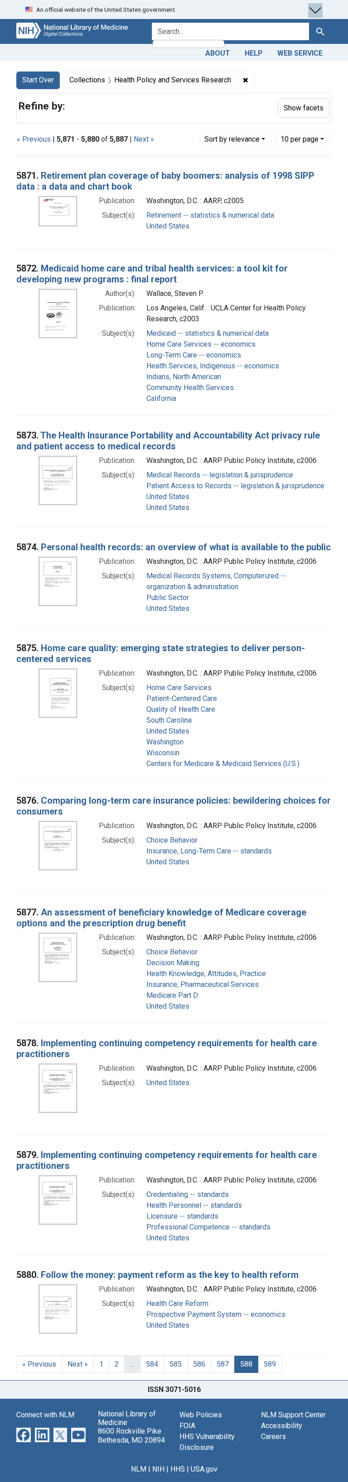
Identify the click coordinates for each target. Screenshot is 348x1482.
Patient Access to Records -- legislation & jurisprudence (235, 485)
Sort (232, 139)
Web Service (300, 53)
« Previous (34, 139)
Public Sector (167, 597)
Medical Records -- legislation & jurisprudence (219, 475)
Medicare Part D (172, 995)
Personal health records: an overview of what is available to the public (186, 547)
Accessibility (281, 1425)
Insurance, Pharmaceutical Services (202, 984)
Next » (144, 139)
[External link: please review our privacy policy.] (23, 1434)
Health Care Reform (177, 1303)
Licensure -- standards (182, 1216)
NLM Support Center (293, 1415)
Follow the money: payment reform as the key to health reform (170, 1274)
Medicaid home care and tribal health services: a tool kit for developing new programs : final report (152, 274)
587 (223, 1364)
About (217, 53)
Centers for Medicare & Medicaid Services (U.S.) (223, 763)
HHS (177, 1469)
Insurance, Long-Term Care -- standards (209, 851)
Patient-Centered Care (181, 698)
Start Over (38, 80)
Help (254, 53)
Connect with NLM (45, 1415)
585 (175, 1364)
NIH (158, 1469)
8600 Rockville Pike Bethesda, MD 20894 (131, 1435)
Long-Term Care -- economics (193, 355)
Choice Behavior (172, 840)
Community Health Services (190, 387)
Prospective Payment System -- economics (215, 1314)
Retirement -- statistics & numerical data (210, 215)
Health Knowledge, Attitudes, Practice (206, 973)
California (161, 398)
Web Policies (200, 1415)
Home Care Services (179, 687)
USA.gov (204, 1469)
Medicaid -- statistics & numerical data (207, 333)
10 (299, 138)
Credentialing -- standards (187, 1194)
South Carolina (169, 720)
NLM (138, 1469)
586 (199, 1364)
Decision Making (172, 962)
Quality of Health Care (180, 709)
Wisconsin (162, 752)
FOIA (187, 1425)
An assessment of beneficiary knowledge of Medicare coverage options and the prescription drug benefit (161, 918)
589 (270, 1364)
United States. (168, 507)
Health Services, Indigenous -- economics (212, 366)
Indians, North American (183, 376)
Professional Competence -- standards (208, 1227)
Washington (165, 742)
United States (167, 226)
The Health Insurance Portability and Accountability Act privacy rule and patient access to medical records (168, 441)
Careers (273, 1436)
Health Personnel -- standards (194, 1205)
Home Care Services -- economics (201, 344)
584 (152, 1364)
